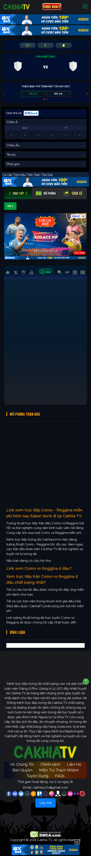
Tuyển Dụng (37, 776)
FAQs (60, 776)
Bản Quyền (22, 770)
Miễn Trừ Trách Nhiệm (59, 770)
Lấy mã (45, 803)
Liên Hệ (74, 764)
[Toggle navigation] (85, 6)
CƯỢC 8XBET (51, 6)
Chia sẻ (77, 193)
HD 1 (10, 206)
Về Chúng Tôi (22, 764)
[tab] (18, 193)
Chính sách (50, 764)
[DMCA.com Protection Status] (45, 834)
